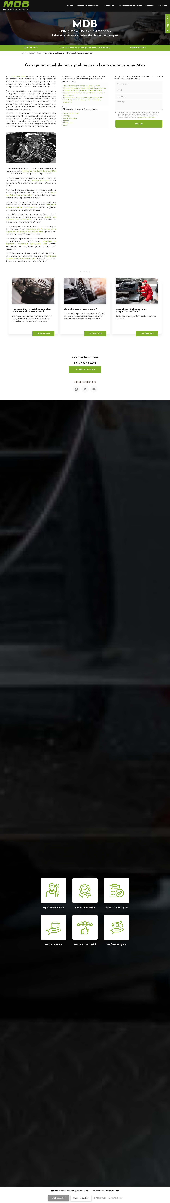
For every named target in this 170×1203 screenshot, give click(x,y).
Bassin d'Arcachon (70, 118)
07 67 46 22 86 (31, 47)
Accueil (70, 5)
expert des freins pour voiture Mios (31, 194)
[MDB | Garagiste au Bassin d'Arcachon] (16, 5)
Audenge (66, 116)
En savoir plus (43, 333)
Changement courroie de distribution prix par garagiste (84, 88)
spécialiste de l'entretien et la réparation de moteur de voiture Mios (31, 230)
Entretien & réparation (87, 5)
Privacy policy (116, 1198)
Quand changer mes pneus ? (80, 309)
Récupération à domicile (130, 5)
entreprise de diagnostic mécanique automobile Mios (31, 242)
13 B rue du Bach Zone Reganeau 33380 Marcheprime (86, 47)
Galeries (149, 5)
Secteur (32, 53)
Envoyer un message (85, 369)
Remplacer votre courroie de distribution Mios (31, 206)
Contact (163, 5)
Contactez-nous (138, 47)
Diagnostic (109, 5)
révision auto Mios (40, 180)
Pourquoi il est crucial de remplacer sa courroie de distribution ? (32, 310)
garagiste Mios (18, 76)
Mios (39, 53)
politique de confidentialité (146, 117)
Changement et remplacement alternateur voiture (82, 90)
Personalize (101, 1198)
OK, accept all (59, 1198)
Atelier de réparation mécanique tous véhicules (81, 86)
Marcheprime (68, 123)
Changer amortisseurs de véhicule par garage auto (83, 97)
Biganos (66, 120)
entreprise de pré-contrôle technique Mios (31, 257)
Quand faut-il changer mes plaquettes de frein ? (131, 310)
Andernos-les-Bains (71, 113)
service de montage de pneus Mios (39, 171)
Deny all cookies (81, 1198)
